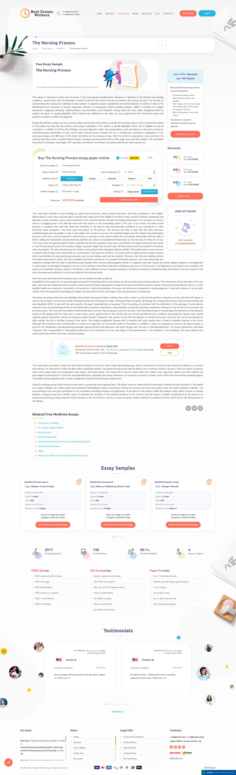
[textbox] (141, 185)
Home (99, 14)
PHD (150, 178)
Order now (123, 14)
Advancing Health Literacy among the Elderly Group (63, 456)
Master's (132, 178)
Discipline (116, 185)
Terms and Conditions (133, 737)
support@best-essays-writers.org (185, 741)
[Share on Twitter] (194, 408)
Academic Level (48, 178)
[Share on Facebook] (188, 408)
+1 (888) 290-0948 (71, 15)
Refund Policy (129, 748)
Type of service (48, 172)
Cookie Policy (129, 753)
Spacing (116, 191)
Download (78, 480)
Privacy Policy (129, 742)
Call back (8, 762)
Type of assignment (109, 172)
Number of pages (48, 191)
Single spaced (133, 192)
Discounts (147, 14)
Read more (184, 196)
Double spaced (149, 192)
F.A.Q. (157, 14)
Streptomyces (44, 432)
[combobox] (140, 172)
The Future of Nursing (48, 423)
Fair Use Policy (130, 759)
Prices (135, 14)
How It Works (80, 748)
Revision (170, 651)
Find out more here (185, 134)
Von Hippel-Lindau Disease (50, 428)
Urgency (51, 185)
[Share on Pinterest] (200, 408)
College (92, 178)
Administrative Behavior (49, 446)
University (112, 178)
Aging (40, 451)
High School (71, 178)
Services (77, 742)
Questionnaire (92, 651)
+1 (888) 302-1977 (71, 12)
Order (169, 346)
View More (117, 712)
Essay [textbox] (130, 172)
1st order (129, 158)
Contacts (168, 14)
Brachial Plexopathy (47, 437)
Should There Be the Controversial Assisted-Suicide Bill (64, 442)
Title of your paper (47, 166)
